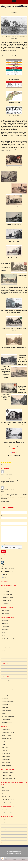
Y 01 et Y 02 (4, 750)
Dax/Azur (4, 713)
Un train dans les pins (6, 835)
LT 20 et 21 (4, 744)
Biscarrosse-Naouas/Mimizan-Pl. (8, 686)
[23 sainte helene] (14, 433)
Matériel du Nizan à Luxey (7, 669)
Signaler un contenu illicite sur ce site (14, 853)
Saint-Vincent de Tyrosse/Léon (8, 716)
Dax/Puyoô (4, 632)
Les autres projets (5, 603)
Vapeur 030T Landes (6, 729)
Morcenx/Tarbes (5, 626)
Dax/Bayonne (5, 623)
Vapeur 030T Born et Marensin (8, 732)
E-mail (2, 515)
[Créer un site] (5, 859)
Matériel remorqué (5, 822)
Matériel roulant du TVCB (7, 802)
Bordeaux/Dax (5, 620)
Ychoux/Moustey (5, 680)
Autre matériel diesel (6, 759)
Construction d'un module (7, 825)
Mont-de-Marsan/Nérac (7, 644)
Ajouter (3, 551)
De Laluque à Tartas (6, 839)
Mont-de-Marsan (5, 656)
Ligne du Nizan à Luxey (6, 666)
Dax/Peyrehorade (5, 790)
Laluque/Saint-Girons (6, 710)
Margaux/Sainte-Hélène (7, 722)
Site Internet (3, 521)
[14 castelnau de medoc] (14, 303)
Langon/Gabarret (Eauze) (7, 647)
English (4, 577)
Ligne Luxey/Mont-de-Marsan (8, 772)
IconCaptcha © (20, 548)
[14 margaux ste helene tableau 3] (14, 67)
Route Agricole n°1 (5, 610)
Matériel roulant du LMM (7, 775)
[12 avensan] (14, 234)
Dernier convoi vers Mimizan (7, 832)
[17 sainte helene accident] (14, 339)
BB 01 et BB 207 (5, 747)
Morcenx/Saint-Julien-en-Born (8, 701)
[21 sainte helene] (14, 415)
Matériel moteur (5, 819)
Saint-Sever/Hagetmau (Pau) (8, 638)
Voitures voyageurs (6, 762)
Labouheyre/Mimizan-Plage (7, 689)
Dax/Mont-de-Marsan (6, 635)
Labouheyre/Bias (5, 698)
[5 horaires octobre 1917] (14, 110)
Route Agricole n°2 (5, 613)
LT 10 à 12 (4, 741)
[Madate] (14, 859)
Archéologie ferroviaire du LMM (8, 778)
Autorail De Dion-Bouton (7, 738)
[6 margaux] (14, 160)
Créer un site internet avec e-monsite (14, 851)
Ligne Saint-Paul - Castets (7, 594)
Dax (3, 653)
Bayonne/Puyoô (5, 629)
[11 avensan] (14, 250)
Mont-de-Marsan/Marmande (8, 641)
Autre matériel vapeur (6, 735)
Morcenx (4, 659)
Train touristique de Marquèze (8, 695)
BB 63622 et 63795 (6, 756)
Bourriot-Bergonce (5, 650)
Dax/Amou (4, 793)
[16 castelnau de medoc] (14, 321)
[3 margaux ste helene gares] (14, 84)
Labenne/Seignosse (6, 719)
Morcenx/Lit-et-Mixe (6, 704)
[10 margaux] (14, 217)
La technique (4, 588)
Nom (2, 510)
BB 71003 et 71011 (6, 753)
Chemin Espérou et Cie (6, 600)
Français (5, 574)
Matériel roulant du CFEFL (7, 812)
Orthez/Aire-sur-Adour (6, 796)
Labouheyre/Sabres (6, 692)
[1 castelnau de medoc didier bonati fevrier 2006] (14, 25)
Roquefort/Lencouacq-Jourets (8, 809)
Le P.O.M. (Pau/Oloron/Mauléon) (8, 799)
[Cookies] (2, 858)
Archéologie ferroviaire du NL (8, 673)
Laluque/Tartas (5, 707)
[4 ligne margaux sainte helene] (14, 96)
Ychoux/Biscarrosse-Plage (7, 683)
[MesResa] (23, 859)
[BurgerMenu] (25, 2)
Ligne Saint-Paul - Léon (6, 591)
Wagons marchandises (6, 765)
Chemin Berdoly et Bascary (7, 597)
